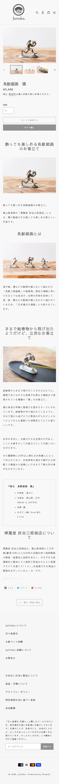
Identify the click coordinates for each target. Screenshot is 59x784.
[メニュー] (54, 12)
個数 (5, 104)
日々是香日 (11, 633)
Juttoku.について (16, 625)
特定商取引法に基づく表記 (20, 699)
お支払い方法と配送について (21, 675)
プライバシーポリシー (17, 691)
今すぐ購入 (29, 127)
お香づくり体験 (14, 641)
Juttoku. (22, 774)
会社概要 (10, 708)
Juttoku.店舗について (18, 649)
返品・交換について (16, 683)
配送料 (12, 94)
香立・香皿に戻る (31, 602)
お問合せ (10, 658)
